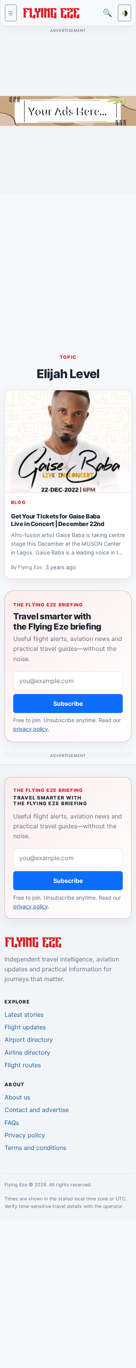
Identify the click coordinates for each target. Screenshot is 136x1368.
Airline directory (27, 1052)
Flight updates (25, 1027)
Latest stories (24, 1014)
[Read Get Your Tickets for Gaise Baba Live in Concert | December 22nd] (68, 441)
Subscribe (68, 703)
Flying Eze (30, 567)
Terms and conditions (35, 1147)
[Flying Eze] (51, 12)
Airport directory (29, 1039)
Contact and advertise (37, 1110)
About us (17, 1097)
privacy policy (30, 729)
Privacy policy (25, 1135)
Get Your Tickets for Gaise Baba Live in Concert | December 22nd (57, 519)
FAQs (12, 1122)
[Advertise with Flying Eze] (68, 110)
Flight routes (23, 1065)
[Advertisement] (68, 268)
